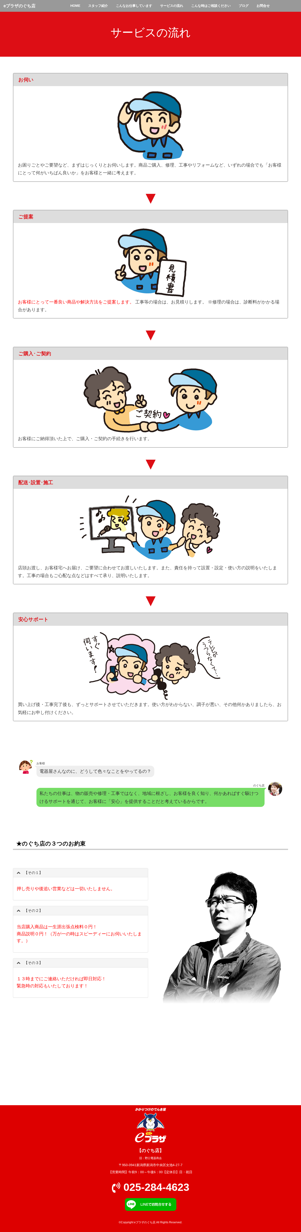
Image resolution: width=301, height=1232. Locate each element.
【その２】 (33, 911)
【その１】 (33, 873)
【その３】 (33, 963)
